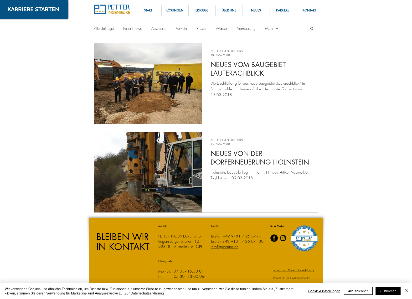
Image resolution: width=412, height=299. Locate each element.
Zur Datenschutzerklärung (144, 293)
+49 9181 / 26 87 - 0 (242, 236)
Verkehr (181, 28)
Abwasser (158, 28)
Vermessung (246, 28)
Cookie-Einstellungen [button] (324, 291)
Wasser (222, 28)
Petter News (132, 28)
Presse (201, 28)
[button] (309, 10)
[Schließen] (406, 291)
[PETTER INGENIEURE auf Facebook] (274, 238)
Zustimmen (388, 291)
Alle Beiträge (104, 28)
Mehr (269, 28)
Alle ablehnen (358, 291)
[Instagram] (283, 238)
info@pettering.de (224, 246)
